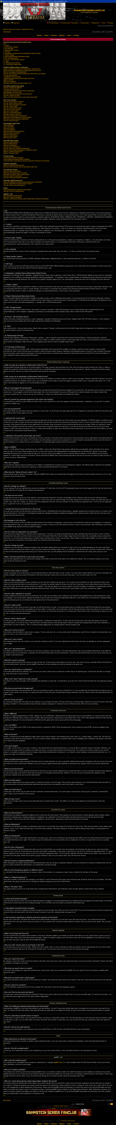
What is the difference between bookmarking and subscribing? (23, 182)
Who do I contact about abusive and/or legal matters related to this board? (26, 199)
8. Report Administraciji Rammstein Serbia (16, 56)
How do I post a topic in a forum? (14, 101)
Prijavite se (7, 23)
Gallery (46, 35)
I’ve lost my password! (10, 75)
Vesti (103, 23)
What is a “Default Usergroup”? (13, 151)
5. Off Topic (7, 52)
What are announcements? (12, 133)
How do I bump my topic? (11, 120)
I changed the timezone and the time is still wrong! (19, 91)
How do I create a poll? (11, 106)
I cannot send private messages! (13, 157)
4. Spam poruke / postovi (11, 50)
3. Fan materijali (8, 48)
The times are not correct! (11, 89)
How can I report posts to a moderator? (15, 116)
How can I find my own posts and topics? (16, 177)
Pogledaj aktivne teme (28, 29)
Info (5, 44)
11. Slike (6, 61)
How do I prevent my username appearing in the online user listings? (25, 73)
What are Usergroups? (10, 145)
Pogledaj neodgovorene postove (12, 29)
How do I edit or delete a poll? (13, 108)
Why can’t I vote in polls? (11, 111)
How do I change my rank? (12, 95)
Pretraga (110, 23)
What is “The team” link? (11, 153)
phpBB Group (58, 1062)
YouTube (76, 35)
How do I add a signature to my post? (15, 105)
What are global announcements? (14, 131)
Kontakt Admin (85, 23)
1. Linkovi (6, 45)
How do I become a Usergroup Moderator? (17, 148)
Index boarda (7, 31)
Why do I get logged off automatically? (15, 72)
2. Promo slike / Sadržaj (11, 47)
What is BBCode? (9, 125)
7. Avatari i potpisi (9, 55)
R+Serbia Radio (65, 23)
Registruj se (16, 23)
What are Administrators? (11, 142)
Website (39, 35)
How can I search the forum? (12, 171)
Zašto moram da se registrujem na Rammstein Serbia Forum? (22, 70)
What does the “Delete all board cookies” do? (17, 83)
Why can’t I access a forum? (12, 109)
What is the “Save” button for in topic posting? (17, 117)
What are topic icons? (10, 138)
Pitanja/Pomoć (95, 23)
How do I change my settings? (13, 87)
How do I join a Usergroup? (12, 147)
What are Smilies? (9, 128)
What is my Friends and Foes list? (14, 165)
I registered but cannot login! (12, 77)
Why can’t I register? (10, 81)
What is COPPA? (9, 80)
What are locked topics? (11, 136)
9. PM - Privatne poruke (11, 58)
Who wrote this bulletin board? (13, 195)
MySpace (62, 35)
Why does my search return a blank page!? (17, 174)
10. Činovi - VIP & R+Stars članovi (14, 60)
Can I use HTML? (9, 126)
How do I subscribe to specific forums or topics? (18, 183)
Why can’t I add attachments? (13, 112)
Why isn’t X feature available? (13, 197)
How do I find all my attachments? (14, 191)
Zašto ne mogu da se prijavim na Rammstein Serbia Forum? (22, 69)
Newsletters (74, 23)
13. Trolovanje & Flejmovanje (13, 64)
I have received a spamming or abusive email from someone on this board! (26, 161)
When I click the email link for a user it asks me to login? (21, 97)
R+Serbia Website (53, 23)
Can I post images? (9, 130)
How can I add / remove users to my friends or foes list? (20, 167)
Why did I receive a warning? (12, 114)
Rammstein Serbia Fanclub (61, 1106)
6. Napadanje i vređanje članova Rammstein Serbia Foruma (22, 53)
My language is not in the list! (12, 92)
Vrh (4, 221)
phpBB (54, 1108)
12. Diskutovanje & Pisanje (12, 63)
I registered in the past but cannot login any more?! (19, 78)
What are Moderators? (10, 144)
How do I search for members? (13, 176)
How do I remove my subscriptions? (14, 185)
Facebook (54, 35)
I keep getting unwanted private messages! (17, 159)
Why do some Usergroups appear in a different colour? (20, 150)
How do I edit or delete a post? (13, 103)
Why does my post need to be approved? (16, 119)
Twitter (69, 35)
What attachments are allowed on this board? (17, 189)
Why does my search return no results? (15, 173)
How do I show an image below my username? (18, 94)
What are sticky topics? (11, 134)
